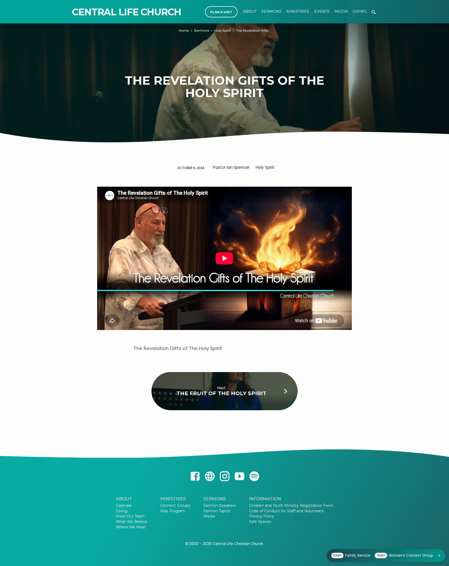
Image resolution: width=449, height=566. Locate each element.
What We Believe (131, 522)
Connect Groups (175, 505)
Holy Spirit (222, 30)
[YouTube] (239, 476)
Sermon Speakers (219, 505)
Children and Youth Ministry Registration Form (291, 505)
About (249, 11)
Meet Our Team (130, 516)
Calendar (124, 505)
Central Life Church (126, 12)
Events (321, 11)
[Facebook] (195, 476)
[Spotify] (254, 476)
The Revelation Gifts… (253, 30)
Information (265, 498)
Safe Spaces (260, 522)
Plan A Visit (221, 12)
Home (184, 30)
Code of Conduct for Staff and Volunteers (288, 511)
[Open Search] (374, 12)
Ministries (297, 11)
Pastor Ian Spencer (231, 167)
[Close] (439, 555)
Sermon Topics (216, 511)
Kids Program (172, 511)
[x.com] (210, 476)
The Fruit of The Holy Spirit (221, 393)
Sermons (271, 11)
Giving (360, 11)
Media (341, 11)
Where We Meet (131, 527)
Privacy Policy (261, 516)
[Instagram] (224, 476)
